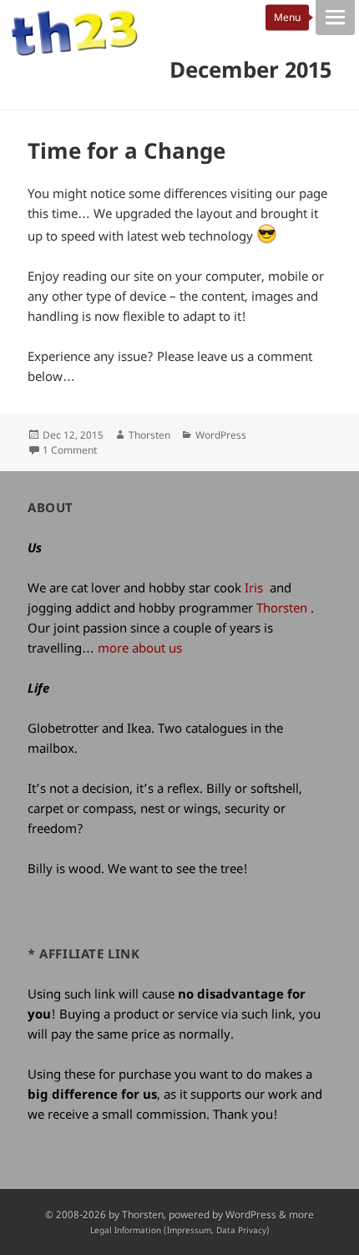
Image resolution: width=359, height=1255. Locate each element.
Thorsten (149, 435)
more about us (140, 647)
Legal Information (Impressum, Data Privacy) (180, 1230)
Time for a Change (126, 150)
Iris (254, 587)
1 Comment (70, 450)
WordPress (220, 435)
